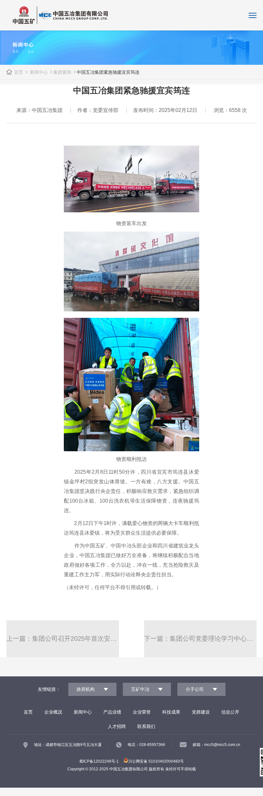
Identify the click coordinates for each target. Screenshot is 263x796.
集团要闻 (62, 72)
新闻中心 (38, 72)
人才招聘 (117, 726)
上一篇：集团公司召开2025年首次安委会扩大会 (62, 638)
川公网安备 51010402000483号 (156, 761)
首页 (18, 72)
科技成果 (171, 712)
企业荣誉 (142, 712)
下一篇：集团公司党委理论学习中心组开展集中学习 (200, 638)
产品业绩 (112, 712)
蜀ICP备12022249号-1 (99, 761)
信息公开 (230, 712)
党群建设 (201, 712)
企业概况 (53, 712)
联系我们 (146, 726)
